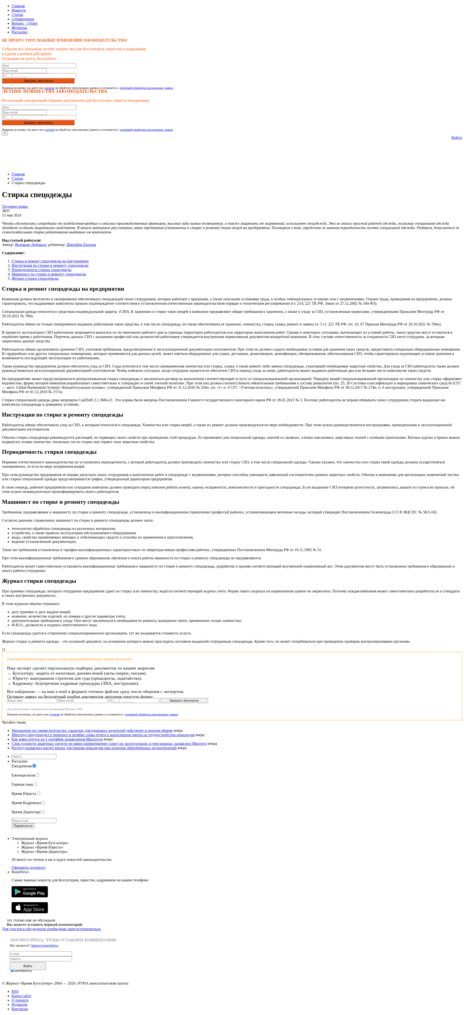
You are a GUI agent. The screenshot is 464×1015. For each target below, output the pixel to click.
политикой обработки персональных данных (146, 88)
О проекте (20, 1000)
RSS (15, 991)
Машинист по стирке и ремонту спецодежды (49, 274)
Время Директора (26, 812)
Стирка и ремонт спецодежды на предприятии (50, 261)
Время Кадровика (26, 803)
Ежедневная (22, 766)
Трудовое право (15, 206)
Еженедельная (23, 775)
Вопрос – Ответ (25, 23)
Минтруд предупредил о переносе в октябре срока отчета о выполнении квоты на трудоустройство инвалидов (103, 735)
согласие (49, 88)
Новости (19, 10)
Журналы (19, 28)
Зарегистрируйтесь (44, 945)
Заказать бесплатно (38, 81)
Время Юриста (24, 794)
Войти (456, 138)
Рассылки (20, 32)
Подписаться (23, 826)
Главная (18, 6)
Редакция (19, 1004)
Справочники (23, 19)
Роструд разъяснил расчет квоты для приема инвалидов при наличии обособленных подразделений (94, 748)
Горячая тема (22, 784)
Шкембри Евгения (81, 245)
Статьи (17, 15)
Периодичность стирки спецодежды (42, 270)
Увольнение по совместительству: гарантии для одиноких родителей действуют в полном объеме (92, 730)
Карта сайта (21, 996)
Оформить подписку (29, 867)
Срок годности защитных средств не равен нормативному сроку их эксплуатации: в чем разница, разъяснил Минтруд (109, 743)
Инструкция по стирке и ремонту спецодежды (50, 265)
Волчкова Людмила (30, 245)
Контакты (20, 1009)
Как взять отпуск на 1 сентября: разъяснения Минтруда (57, 739)
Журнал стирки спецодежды (35, 278)
